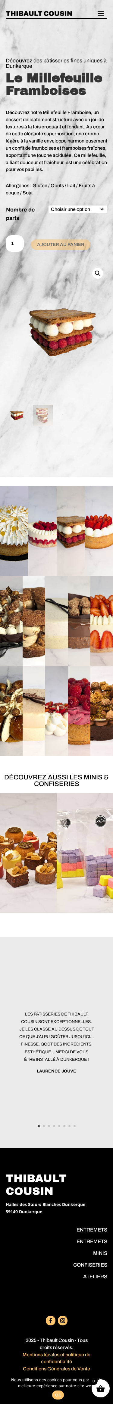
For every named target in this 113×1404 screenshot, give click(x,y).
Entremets (92, 1230)
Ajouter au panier (60, 244)
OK (58, 1395)
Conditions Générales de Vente (56, 1368)
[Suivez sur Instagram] (62, 1320)
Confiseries (90, 1265)
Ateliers (95, 1277)
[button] (97, 273)
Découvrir (16, 568)
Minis (100, 1253)
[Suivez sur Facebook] (50, 1320)
